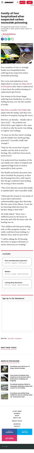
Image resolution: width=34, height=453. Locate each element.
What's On (17, 417)
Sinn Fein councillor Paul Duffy (13, 110)
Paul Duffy (11, 338)
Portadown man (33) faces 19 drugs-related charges (19, 367)
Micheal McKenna (9, 34)
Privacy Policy (17, 421)
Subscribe (22, 2)
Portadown (18, 338)
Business (17, 413)
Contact (17, 426)
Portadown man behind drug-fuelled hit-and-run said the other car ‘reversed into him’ (21, 395)
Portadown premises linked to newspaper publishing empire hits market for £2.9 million (21, 386)
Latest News (17, 411)
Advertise (17, 424)
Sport (17, 415)
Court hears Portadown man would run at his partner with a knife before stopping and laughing (20, 377)
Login (29, 2)
